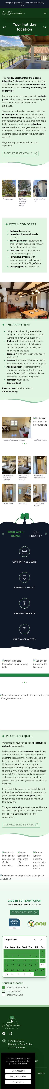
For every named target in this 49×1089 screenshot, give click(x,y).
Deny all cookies (18, 1076)
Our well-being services (18, 824)
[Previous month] (35, 939)
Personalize (18, 1082)
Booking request (22, 912)
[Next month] (41, 939)
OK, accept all (18, 1071)
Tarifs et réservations (18, 153)
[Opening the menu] (45, 13)
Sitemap (41, 1073)
